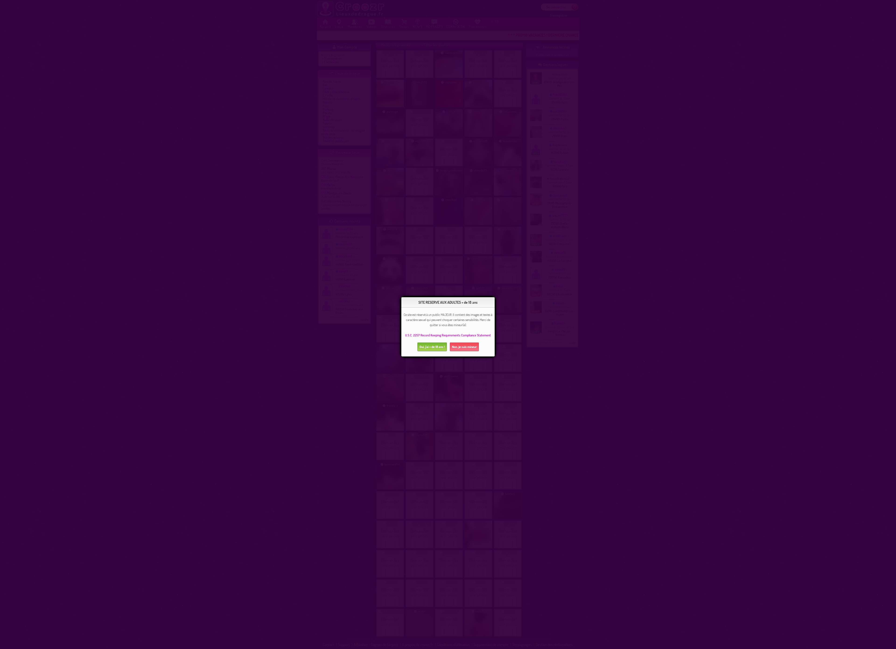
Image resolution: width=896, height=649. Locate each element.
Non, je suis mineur (464, 347)
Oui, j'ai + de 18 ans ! (432, 347)
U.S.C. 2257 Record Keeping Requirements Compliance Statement (448, 335)
